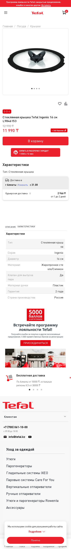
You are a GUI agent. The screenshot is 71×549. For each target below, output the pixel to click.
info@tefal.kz (17, 436)
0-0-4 (7, 111)
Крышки (35, 26)
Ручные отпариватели (23, 493)
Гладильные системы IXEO (27, 473)
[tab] (29, 389)
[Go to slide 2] (34, 88)
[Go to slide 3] (36, 88)
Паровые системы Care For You (30, 480)
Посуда (21, 26)
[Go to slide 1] (31, 88)
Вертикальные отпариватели (29, 486)
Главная (8, 26)
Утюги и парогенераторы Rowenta (32, 500)
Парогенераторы (19, 466)
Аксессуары (15, 507)
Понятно (35, 540)
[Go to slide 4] (39, 88)
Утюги (11, 459)
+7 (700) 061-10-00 (15, 428)
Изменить (22, 184)
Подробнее (35, 531)
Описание (10, 226)
